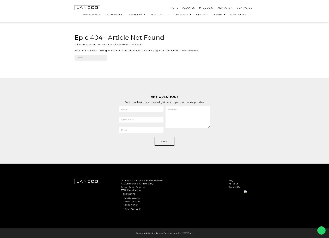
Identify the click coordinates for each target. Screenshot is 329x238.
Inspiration (224, 7)
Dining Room (158, 14)
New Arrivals (92, 14)
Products (206, 7)
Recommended (115, 14)
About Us (188, 7)
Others (217, 14)
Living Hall (181, 14)
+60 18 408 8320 (132, 202)
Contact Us (244, 7)
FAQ (231, 180)
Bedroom (135, 14)
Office (200, 14)
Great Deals (238, 14)
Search (116, 58)
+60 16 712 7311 (131, 205)
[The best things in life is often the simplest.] (87, 7)
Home (174, 7)
